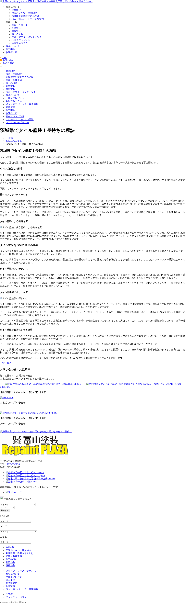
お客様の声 (11, 52)
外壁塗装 (16, 28)
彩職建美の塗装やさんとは (25, 16)
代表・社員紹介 (14, 74)
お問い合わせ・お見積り (59, 431)
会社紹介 (16, 10)
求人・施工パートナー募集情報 (28, 19)
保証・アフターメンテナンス (27, 37)
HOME (9, 594)
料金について (13, 46)
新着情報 (10, 107)
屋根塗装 (16, 31)
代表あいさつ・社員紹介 (24, 13)
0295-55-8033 (13, 464)
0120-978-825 (74, 384)
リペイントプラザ (15, 116)
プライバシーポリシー (17, 122)
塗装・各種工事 (20, 25)
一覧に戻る (6, 363)
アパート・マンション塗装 (20, 119)
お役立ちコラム (20, 43)
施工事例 (10, 49)
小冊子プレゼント (21, 40)
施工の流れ (17, 34)
